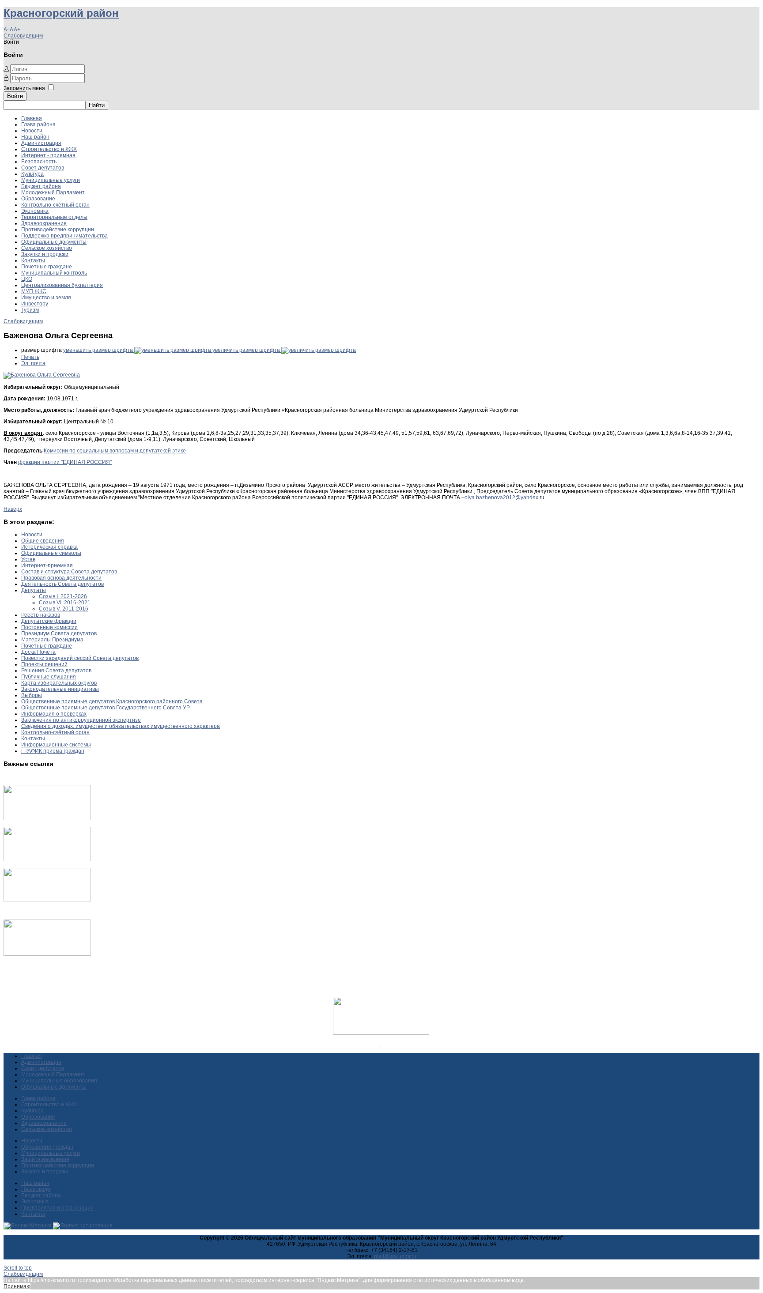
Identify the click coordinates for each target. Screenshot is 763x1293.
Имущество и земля (46, 297)
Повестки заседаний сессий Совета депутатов (80, 658)
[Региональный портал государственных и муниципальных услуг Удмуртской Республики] (47, 859)
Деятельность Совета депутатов (62, 584)
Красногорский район (61, 13)
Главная (31, 118)
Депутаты (33, 590)
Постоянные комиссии (49, 627)
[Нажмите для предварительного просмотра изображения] (42, 375)
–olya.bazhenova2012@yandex (499, 497)
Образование (38, 199)
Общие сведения (42, 541)
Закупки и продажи (44, 254)
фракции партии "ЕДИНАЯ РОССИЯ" (65, 462)
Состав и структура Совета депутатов (69, 572)
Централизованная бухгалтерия (62, 285)
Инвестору (34, 304)
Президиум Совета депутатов (59, 633)
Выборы (31, 695)
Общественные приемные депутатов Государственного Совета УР (105, 708)
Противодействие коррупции (57, 229)
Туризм (30, 310)
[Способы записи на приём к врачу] (47, 900)
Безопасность (39, 161)
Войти (15, 96)
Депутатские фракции (48, 621)
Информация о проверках (54, 714)
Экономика (35, 211)
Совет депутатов (42, 168)
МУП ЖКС (33, 291)
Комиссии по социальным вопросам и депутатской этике (115, 451)
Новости (31, 131)
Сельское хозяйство (46, 248)
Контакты (33, 260)
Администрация (41, 143)
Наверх (13, 509)
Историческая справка (49, 547)
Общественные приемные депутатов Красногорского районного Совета (112, 701)
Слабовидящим (23, 36)
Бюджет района (41, 186)
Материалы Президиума (52, 640)
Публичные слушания (48, 677)
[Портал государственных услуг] (47, 818)
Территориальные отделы (54, 217)
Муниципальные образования (59, 1081)
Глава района (38, 124)
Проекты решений (44, 664)
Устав (28, 559)
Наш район (35, 137)
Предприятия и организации (57, 1208)
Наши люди (35, 1189)
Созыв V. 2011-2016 (63, 609)
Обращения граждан (47, 1147)
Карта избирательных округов (59, 683)
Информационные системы (56, 745)
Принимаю (17, 1286)
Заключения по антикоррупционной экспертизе (81, 720)
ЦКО (26, 279)
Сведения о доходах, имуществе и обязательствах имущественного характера (120, 726)
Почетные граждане (46, 267)
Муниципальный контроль (54, 273)
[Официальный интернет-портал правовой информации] (380, 1044)
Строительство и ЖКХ (49, 149)
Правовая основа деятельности (61, 578)
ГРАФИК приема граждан (52, 751)
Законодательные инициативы (60, 689)
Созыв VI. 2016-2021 (65, 602)
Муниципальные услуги (50, 180)
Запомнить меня (24, 88)
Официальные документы (54, 242)
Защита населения (45, 1159)
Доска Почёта (38, 652)
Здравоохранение (44, 223)
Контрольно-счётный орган (55, 205)
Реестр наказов (40, 615)
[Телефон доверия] (47, 954)
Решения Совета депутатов (56, 670)
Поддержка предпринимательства (64, 236)
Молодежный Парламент (53, 192)
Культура (32, 174)
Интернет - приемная (48, 155)
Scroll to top (18, 1268)
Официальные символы (51, 553)
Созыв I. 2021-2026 (63, 596)
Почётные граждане (46, 646)
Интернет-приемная (47, 565)
